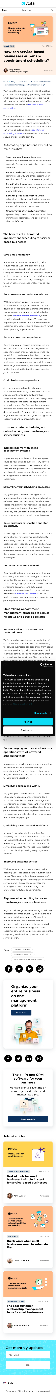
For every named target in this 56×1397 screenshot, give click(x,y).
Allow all (28, 721)
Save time (26, 10)
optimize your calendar (26, 593)
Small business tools (22, 954)
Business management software (28, 959)
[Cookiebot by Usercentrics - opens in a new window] (40, 665)
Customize (26, 730)
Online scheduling (22, 949)
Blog (13, 81)
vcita (5, 81)
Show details (40, 713)
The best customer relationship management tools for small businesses (25, 1309)
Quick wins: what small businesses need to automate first (27, 1244)
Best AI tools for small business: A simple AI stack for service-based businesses (27, 1179)
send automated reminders (26, 315)
